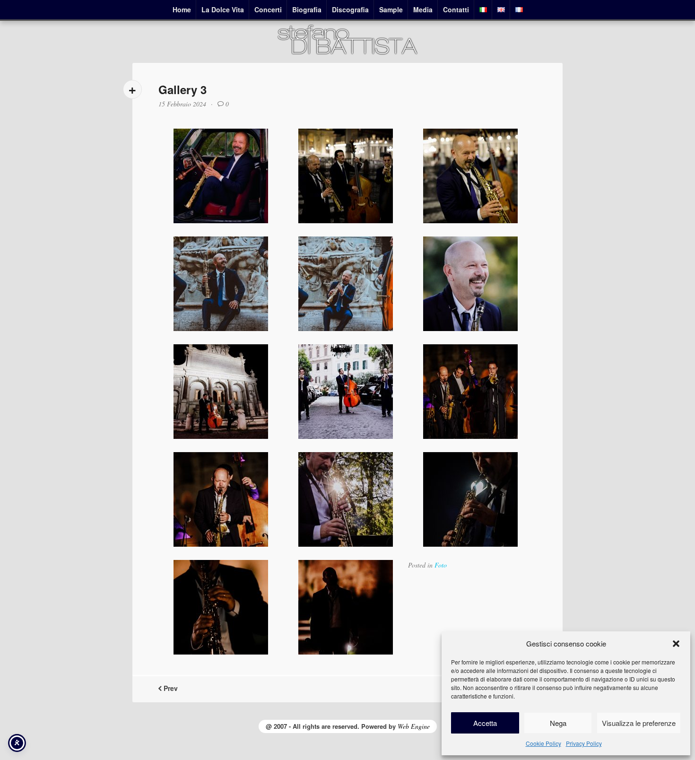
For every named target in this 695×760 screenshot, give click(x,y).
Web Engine (414, 726)
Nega (558, 723)
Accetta (485, 723)
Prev (170, 688)
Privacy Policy (584, 743)
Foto (440, 564)
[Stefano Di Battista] (347, 53)
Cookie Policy (543, 743)
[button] (676, 643)
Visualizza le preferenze (639, 723)
